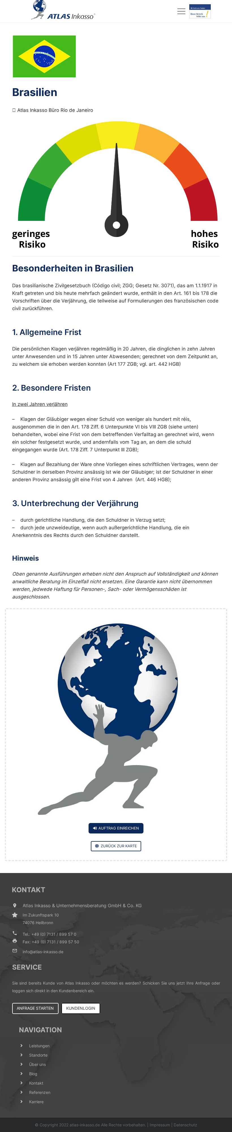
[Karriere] (24, 1101)
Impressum (160, 1124)
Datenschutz (185, 1124)
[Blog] (24, 1073)
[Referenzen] (24, 1092)
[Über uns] (24, 1064)
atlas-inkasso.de (85, 1124)
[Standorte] (24, 1055)
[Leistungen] (24, 1046)
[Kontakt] (24, 1083)
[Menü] (181, 11)
